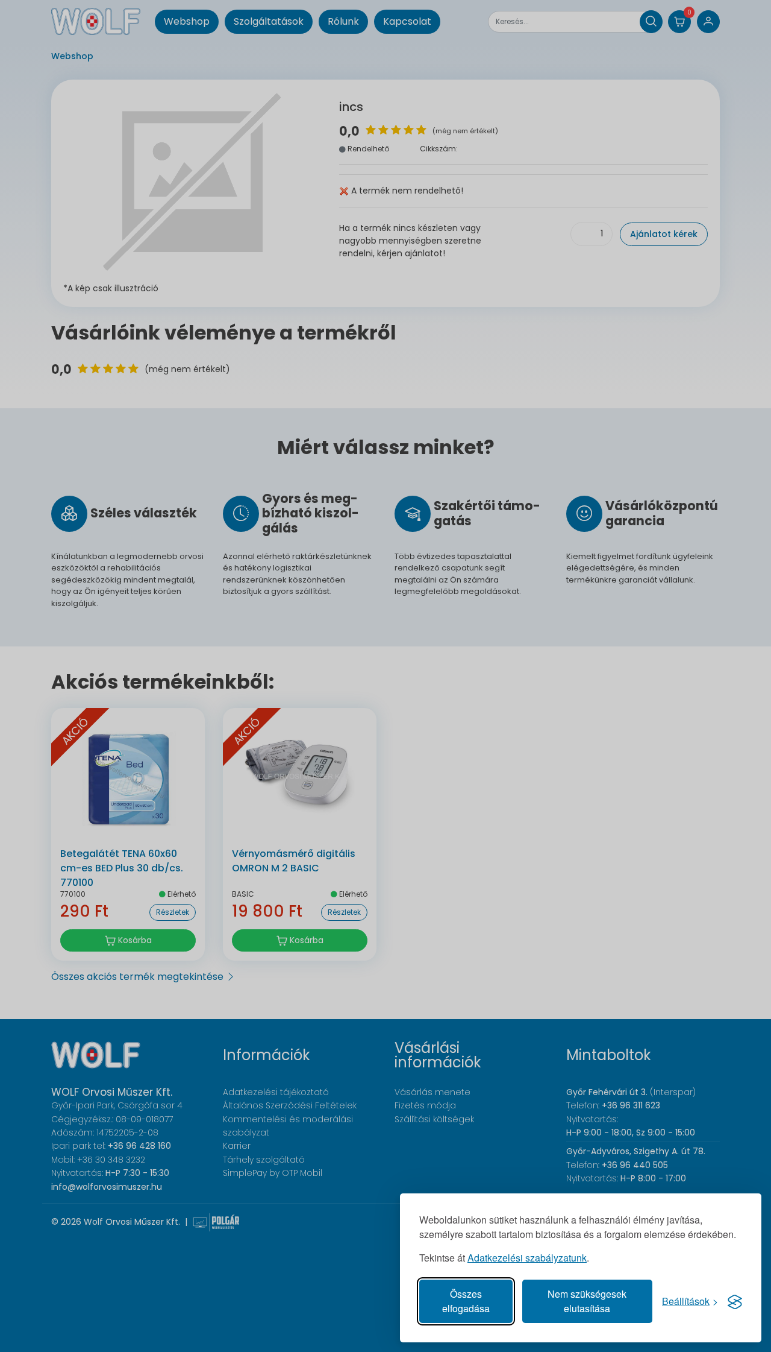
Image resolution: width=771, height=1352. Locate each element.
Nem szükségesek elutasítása (587, 1301)
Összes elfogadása (466, 1301)
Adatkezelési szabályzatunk (527, 1258)
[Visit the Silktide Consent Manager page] (735, 1301)
